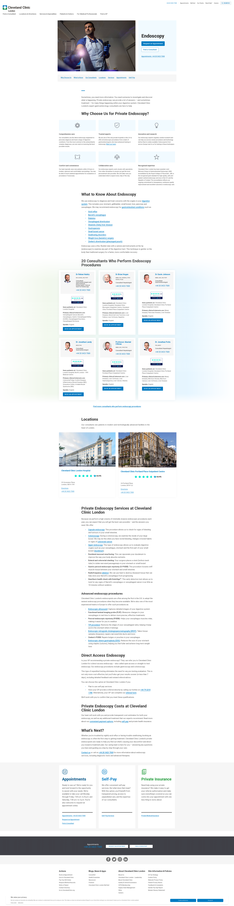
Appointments (184, 3)
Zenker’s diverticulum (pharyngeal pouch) (105, 241)
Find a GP (103, 14)
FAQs (120, 890)
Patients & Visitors (67, 14)
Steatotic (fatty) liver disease (100, 225)
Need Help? (208, 3)
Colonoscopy (93, 536)
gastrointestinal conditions (133, 207)
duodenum (98, 551)
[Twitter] (114, 859)
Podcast (91, 882)
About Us (121, 875)
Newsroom (92, 880)
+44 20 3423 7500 (171, 3)
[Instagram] (120, 859)
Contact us (85, 752)
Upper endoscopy (95, 545)
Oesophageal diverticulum (99, 221)
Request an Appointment (153, 44)
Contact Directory (64, 888)
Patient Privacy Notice (155, 882)
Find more (117, 406)
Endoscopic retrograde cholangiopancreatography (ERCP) (112, 631)
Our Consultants (91, 78)
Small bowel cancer (96, 231)
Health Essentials (94, 877)
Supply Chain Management (126, 888)
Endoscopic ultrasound (97, 609)
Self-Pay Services (108, 816)
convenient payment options (101, 721)
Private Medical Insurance (150, 816)
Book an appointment (73, 329)
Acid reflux (92, 211)
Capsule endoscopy (96, 530)
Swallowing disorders (97, 235)
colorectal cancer (105, 542)
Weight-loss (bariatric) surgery (101, 238)
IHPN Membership (124, 885)
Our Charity (200, 3)
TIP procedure (94, 625)
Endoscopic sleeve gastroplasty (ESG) (104, 641)
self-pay (125, 721)
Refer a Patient (63, 885)
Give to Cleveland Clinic (66, 877)
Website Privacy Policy (155, 880)
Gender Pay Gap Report (155, 888)
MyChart (192, 3)
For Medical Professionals (87, 14)
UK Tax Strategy (153, 875)
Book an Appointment (65, 875)
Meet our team (111, 144)
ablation (105, 573)
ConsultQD (92, 875)
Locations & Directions (27, 14)
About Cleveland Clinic (125, 880)
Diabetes (91, 218)
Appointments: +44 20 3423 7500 (153, 56)
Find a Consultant (9, 14)
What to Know (78, 78)
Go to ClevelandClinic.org (67, 890)
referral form (131, 693)
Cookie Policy (152, 877)
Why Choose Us (66, 78)
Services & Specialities (48, 14)
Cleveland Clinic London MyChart (99, 885)
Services (111, 78)
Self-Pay (132, 78)
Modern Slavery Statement (156, 890)
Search (227, 3)
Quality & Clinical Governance (127, 882)
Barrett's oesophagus (97, 215)
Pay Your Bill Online (65, 880)
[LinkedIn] (125, 859)
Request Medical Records (67, 882)
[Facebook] (108, 859)
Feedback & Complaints (155, 885)
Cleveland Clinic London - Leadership (130, 877)
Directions (64, 488)
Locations (102, 78)
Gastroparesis (94, 228)
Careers (216, 3)
